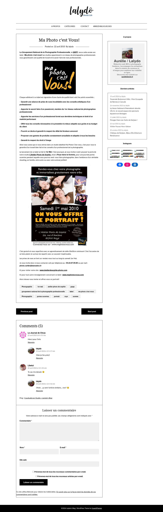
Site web (23, 460)
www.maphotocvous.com (73, 274)
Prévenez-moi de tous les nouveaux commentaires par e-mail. (60, 471)
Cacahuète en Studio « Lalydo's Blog (38, 398)
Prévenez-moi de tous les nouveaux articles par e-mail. (60, 476)
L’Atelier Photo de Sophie (40, 154)
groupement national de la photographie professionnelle (43, 291)
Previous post (26, 311)
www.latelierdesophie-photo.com (53, 270)
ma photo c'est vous (86, 291)
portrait (57, 296)
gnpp (73, 286)
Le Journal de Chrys (36, 332)
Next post (92, 311)
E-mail (63, 447)
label (71, 291)
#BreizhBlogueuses (102, 26)
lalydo (38, 348)
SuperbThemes (97, 508)
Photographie (27, 286)
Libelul (31, 365)
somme (75, 296)
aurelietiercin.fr (127, 77)
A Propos (55, 26)
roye (66, 296)
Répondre (31, 342)
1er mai (40, 286)
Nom (22, 447)
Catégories (69, 26)
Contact (85, 26)
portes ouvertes (43, 296)
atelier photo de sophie (57, 286)
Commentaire (26, 420)
